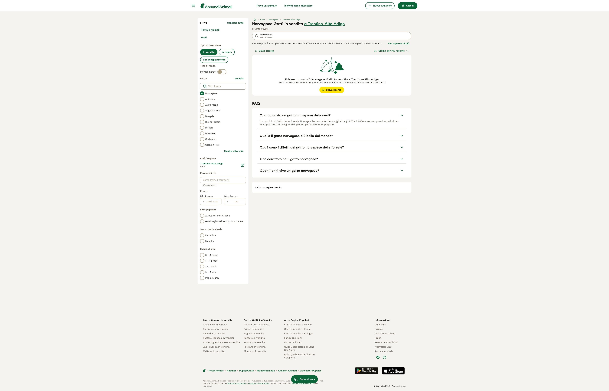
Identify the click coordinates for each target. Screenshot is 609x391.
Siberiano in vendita (255, 351)
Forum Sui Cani (293, 338)
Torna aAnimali (210, 29)
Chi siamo (380, 324)
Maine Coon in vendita (256, 324)
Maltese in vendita (213, 351)
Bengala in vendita (254, 338)
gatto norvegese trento (268, 187)
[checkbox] (202, 93)
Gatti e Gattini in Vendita (258, 320)
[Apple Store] (393, 370)
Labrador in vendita (214, 333)
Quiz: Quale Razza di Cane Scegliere (299, 348)
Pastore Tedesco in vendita (218, 338)
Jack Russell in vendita (216, 346)
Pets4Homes (216, 370)
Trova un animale (266, 5)
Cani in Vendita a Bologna (298, 333)
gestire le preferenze (301, 383)
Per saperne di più (398, 43)
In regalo (227, 52)
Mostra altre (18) (234, 151)
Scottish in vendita (254, 342)
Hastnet (231, 370)
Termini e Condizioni (386, 342)
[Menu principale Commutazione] (193, 6)
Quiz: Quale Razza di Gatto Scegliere (299, 356)
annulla (239, 78)
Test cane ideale (384, 351)
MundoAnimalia (266, 370)
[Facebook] (378, 357)
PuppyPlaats (246, 370)
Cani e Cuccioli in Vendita (217, 320)
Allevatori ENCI (383, 346)
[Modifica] (242, 165)
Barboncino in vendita (215, 329)
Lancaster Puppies (310, 370)
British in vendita (253, 329)
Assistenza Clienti (385, 333)
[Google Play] (366, 370)
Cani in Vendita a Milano (298, 324)
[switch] (221, 71)
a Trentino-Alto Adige (324, 24)
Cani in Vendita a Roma (297, 329)
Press (378, 338)
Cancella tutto (235, 22)
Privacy (379, 329)
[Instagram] (384, 357)
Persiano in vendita (254, 346)
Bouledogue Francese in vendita (221, 342)
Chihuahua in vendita (215, 324)
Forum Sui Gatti (293, 342)
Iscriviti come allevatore (298, 5)
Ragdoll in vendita (254, 333)
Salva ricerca (266, 50)
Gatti (204, 37)
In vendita (209, 52)
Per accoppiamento (214, 59)
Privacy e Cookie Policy (258, 383)
